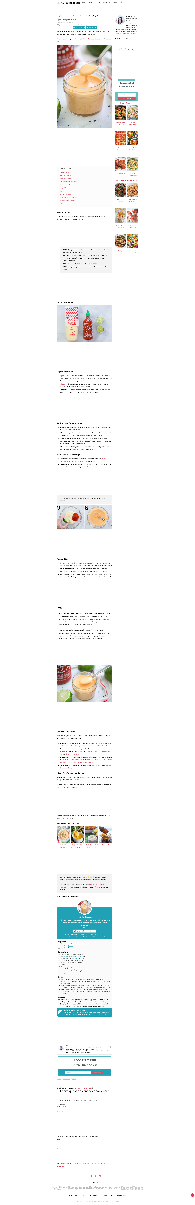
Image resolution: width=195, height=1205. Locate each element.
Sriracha (62, 384)
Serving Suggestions (66, 194)
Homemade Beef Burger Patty (72, 759)
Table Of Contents (67, 168)
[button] (81, 925)
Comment (60, 1111)
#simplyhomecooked (82, 1014)
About (115, 2)
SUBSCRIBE (97, 1072)
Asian (59, 1079)
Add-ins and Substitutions (68, 181)
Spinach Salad (92, 751)
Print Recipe (92, 27)
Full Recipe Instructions (67, 204)
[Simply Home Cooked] (68, 3)
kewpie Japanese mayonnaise (76, 944)
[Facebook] (110, 1048)
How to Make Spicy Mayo (68, 185)
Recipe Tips (63, 188)
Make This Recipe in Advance (69, 197)
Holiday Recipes (107, 2)
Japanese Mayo (65, 376)
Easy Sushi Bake (93, 39)
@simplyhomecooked (100, 1012)
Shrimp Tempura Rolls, (87, 746)
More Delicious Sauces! (67, 200)
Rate (93, 931)
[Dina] (61, 1051)
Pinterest (73, 887)
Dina (105, 937)
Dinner (98, 2)
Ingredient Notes (65, 178)
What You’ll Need (65, 175)
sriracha (78, 461)
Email (59, 1148)
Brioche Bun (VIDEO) (93, 759)
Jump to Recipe (80, 27)
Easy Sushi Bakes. (104, 746)
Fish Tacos (95, 765)
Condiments (84, 16)
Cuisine (74, 1079)
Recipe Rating (61, 1104)
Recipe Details (64, 172)
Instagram (93, 884)
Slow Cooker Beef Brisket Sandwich (81, 762)
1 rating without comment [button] (83, 1088)
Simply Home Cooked (64, 16)
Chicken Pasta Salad (73, 754)
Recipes (84, 2)
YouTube (63, 887)
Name (59, 1139)
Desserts (91, 2)
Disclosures (115, 1201)
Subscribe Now (126, 98)
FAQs (61, 191)
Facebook (101, 884)
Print (78, 931)
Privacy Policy (105, 1201)
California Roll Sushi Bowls (70, 746)
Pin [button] (85, 931)
